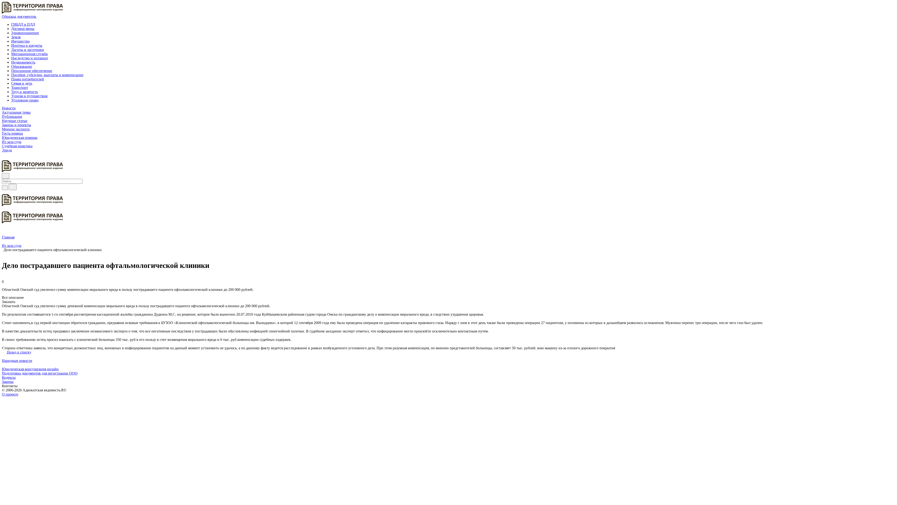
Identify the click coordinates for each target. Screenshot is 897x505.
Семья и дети (21, 83)
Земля (16, 37)
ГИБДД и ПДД (23, 24)
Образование (21, 67)
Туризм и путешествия (29, 96)
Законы (8, 382)
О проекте (10, 394)
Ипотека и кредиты (26, 45)
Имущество (20, 41)
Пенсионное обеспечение (31, 71)
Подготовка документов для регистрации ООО (40, 373)
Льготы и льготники (27, 50)
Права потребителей (27, 79)
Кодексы (9, 377)
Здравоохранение (25, 33)
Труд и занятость (24, 92)
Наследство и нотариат (29, 58)
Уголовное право (25, 100)
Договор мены (22, 29)
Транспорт (19, 88)
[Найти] (13, 187)
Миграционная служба (29, 54)
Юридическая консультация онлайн (30, 369)
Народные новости (17, 361)
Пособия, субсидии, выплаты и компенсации (47, 75)
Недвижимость (23, 62)
